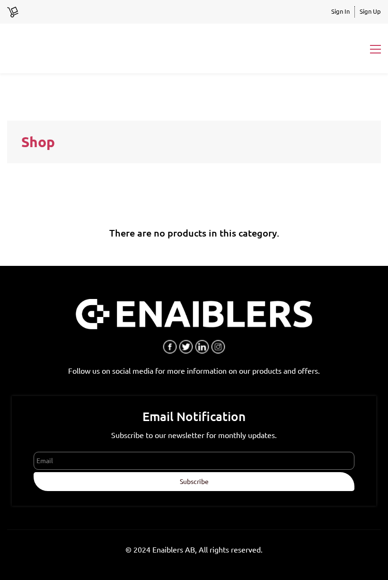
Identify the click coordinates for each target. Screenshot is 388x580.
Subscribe (194, 481)
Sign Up (370, 11)
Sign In (340, 11)
